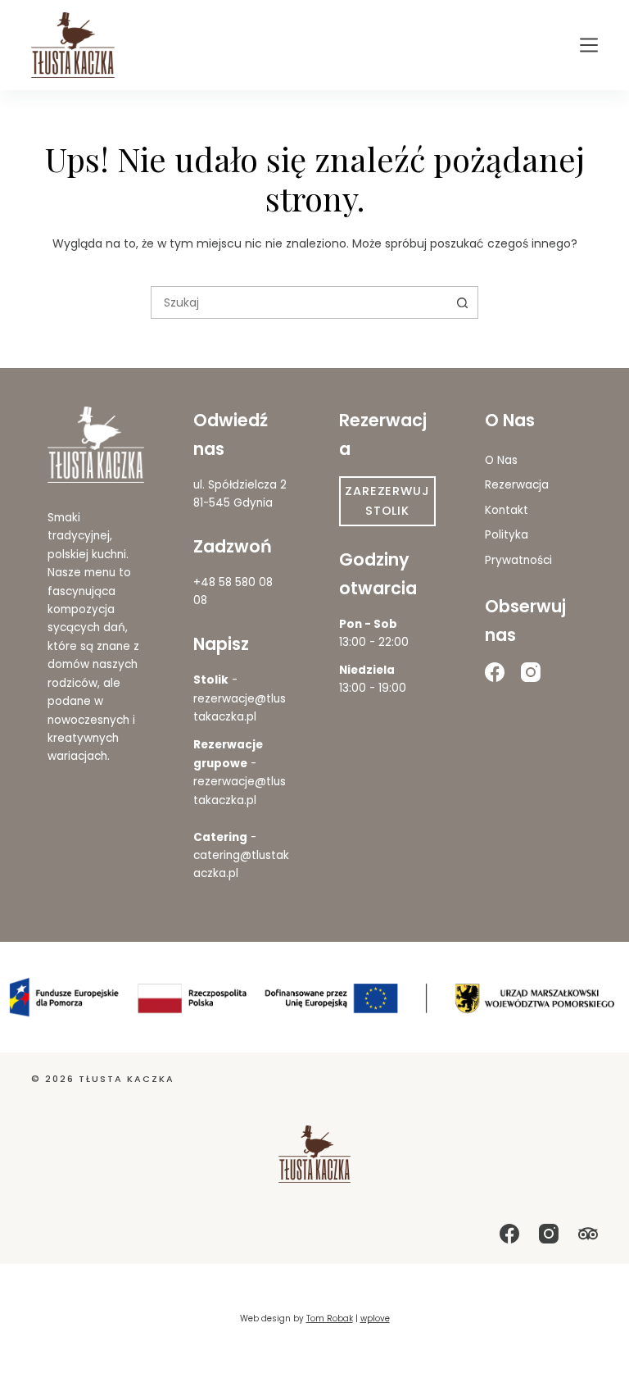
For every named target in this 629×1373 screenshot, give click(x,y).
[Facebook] (495, 672)
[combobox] (299, 302)
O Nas (501, 460)
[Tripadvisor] (588, 1233)
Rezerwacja (517, 485)
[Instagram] (531, 672)
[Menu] (589, 45)
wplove (375, 1318)
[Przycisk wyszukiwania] (461, 302)
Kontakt (506, 510)
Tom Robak (329, 1318)
